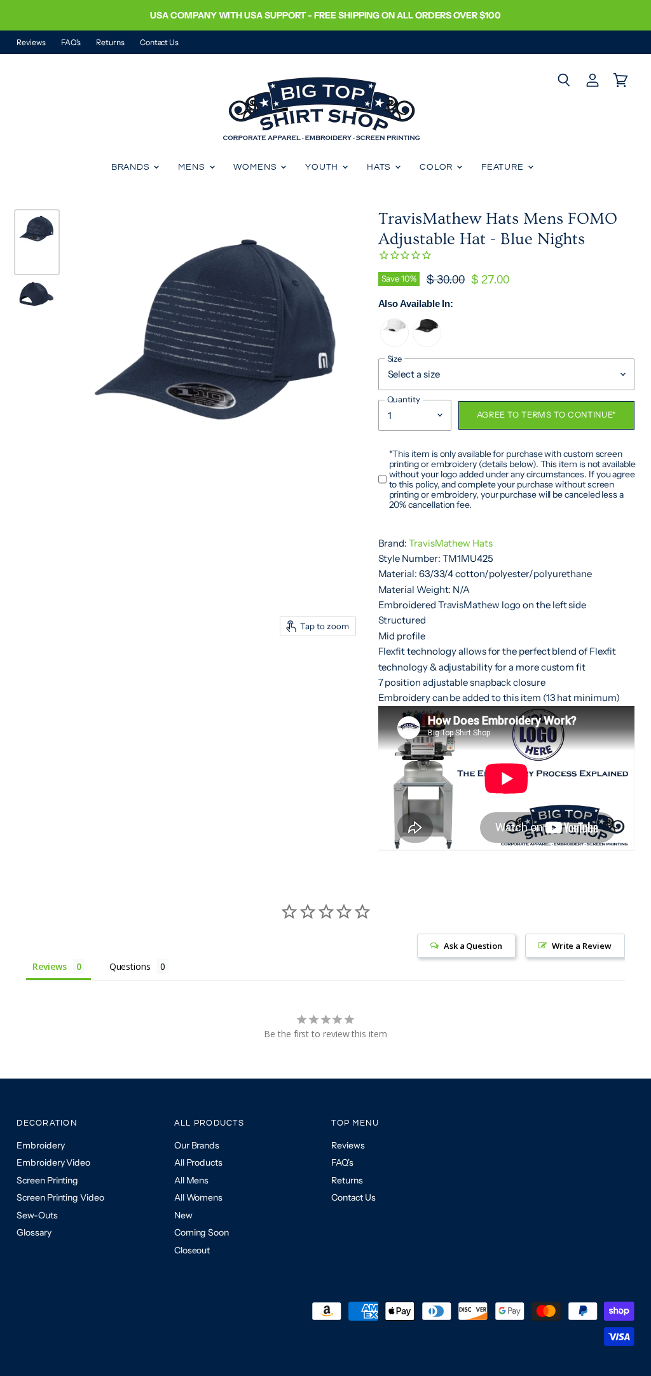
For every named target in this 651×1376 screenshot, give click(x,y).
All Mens (191, 1180)
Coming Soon (201, 1232)
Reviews (31, 42)
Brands (132, 167)
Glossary (34, 1232)
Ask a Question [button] (473, 945)
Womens (256, 167)
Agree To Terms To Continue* (546, 414)
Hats (380, 167)
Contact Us (159, 42)
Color (437, 167)
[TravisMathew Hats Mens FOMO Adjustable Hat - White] (394, 343)
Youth (323, 167)
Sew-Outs (37, 1215)
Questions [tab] (130, 966)
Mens (192, 167)
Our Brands (196, 1145)
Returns (110, 42)
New (183, 1215)
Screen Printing (47, 1180)
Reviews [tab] (49, 966)
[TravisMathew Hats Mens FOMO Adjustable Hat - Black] (427, 343)
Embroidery (40, 1145)
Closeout (192, 1250)
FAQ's (71, 42)
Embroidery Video (53, 1162)
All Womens (198, 1197)
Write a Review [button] (582, 945)
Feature (503, 167)
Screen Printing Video (60, 1197)
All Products (198, 1162)
